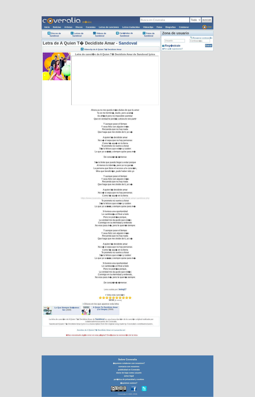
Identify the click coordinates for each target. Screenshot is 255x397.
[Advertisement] (127, 8)
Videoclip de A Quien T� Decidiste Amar (102, 49)
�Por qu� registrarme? (172, 49)
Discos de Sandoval (55, 34)
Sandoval (128, 43)
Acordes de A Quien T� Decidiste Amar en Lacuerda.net (101, 330)
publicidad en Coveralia (129, 370)
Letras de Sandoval (77, 34)
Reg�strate (172, 45)
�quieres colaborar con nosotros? (129, 363)
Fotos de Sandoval (149, 34)
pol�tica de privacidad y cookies (129, 379)
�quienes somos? (128, 383)
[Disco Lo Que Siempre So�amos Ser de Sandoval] (47, 307)
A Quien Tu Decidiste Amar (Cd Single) (105, 308)
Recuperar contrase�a (202, 38)
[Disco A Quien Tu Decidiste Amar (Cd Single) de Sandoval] (86, 307)
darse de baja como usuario (129, 373)
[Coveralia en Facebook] (134, 389)
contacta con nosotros (128, 366)
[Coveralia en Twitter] (144, 389)
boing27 (122, 289)
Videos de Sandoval (100, 34)
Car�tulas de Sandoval (126, 34)
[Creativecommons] (118, 388)
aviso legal (129, 376)
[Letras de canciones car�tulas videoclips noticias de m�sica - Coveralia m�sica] (61, 18)
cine (209, 26)
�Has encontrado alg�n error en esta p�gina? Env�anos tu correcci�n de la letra (102, 335)
